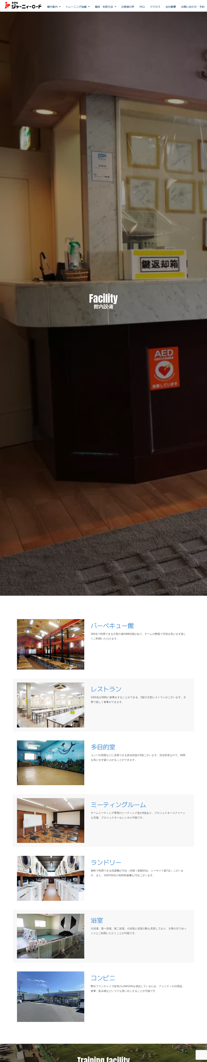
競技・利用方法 (104, 6)
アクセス (155, 6)
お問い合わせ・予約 (192, 6)
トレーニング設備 (76, 6)
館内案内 (52, 6)
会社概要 (171, 6)
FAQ (142, 6)
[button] (54, 6)
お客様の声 (127, 6)
